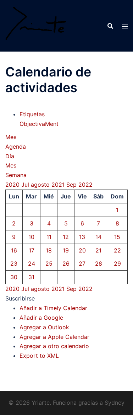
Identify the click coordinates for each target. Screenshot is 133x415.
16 (14, 250)
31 (31, 277)
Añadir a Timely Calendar (53, 308)
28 (98, 263)
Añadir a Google (41, 317)
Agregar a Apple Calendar (54, 336)
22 (117, 250)
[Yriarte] (35, 25)
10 (31, 236)
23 (13, 263)
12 (66, 236)
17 (31, 250)
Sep (72, 184)
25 (48, 263)
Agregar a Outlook (44, 327)
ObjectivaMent (39, 123)
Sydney (114, 402)
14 (98, 236)
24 (31, 263)
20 (82, 250)
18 (49, 250)
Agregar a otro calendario (54, 346)
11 (48, 236)
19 (66, 250)
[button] (20, 298)
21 (98, 250)
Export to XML (39, 355)
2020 (13, 184)
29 (117, 263)
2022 (85, 184)
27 (82, 263)
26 (66, 263)
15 (117, 236)
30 (13, 277)
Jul (26, 184)
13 (82, 236)
